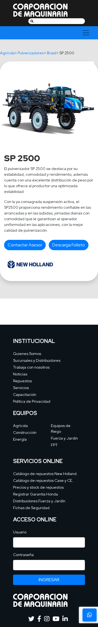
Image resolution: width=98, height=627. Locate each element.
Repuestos (22, 380)
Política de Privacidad (31, 401)
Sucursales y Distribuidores (36, 360)
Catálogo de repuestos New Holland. (45, 473)
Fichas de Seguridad (31, 507)
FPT (54, 445)
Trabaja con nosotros (31, 367)
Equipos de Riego (61, 428)
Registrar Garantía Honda (35, 494)
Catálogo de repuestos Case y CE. (43, 480)
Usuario (19, 532)
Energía (20, 439)
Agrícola (7, 52)
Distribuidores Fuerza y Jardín (39, 500)
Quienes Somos (27, 353)
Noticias (20, 374)
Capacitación (24, 394)
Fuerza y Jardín (64, 438)
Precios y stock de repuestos (38, 487)
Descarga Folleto (68, 245)
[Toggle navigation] (86, 32)
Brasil (51, 52)
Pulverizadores (31, 52)
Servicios (21, 387)
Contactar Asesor (25, 245)
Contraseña (23, 554)
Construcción (24, 432)
